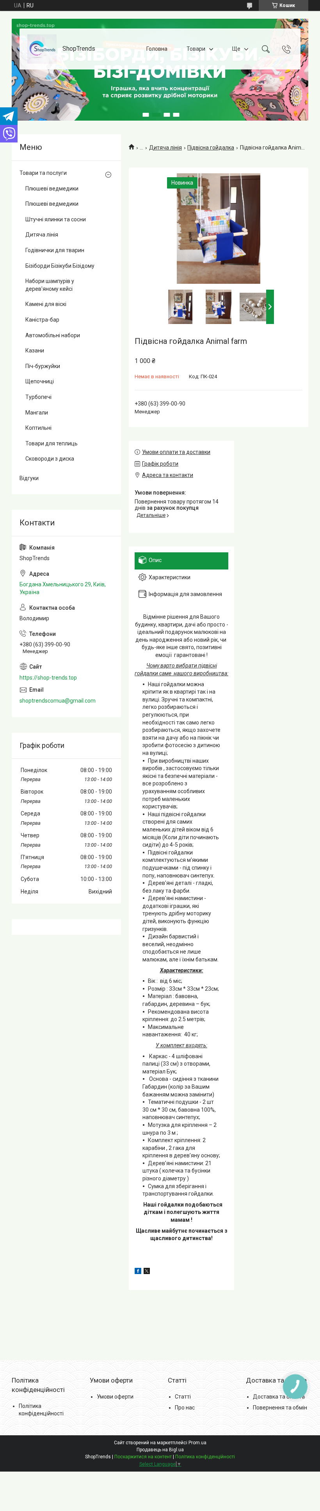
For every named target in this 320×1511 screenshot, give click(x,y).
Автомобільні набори (52, 335)
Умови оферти (115, 1397)
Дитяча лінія (165, 147)
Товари (196, 49)
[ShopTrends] (42, 49)
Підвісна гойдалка (210, 147)
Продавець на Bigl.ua (160, 1449)
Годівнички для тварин (54, 250)
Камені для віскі (45, 304)
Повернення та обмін (280, 1407)
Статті (183, 1397)
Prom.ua (197, 1442)
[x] (147, 1272)
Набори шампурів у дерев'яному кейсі (49, 285)
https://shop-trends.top (48, 678)
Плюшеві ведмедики (51, 188)
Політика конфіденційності (205, 1456)
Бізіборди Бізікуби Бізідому (59, 266)
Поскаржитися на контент (143, 1456)
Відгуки (29, 478)
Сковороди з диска (49, 459)
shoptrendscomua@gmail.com (58, 701)
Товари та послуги (43, 173)
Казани (34, 350)
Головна (156, 49)
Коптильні (38, 428)
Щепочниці (39, 381)
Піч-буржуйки (42, 366)
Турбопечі (38, 397)
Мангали (36, 412)
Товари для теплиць (51, 443)
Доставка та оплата (279, 1397)
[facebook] (138, 1272)
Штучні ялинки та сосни (55, 219)
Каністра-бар (42, 320)
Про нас (185, 1407)
